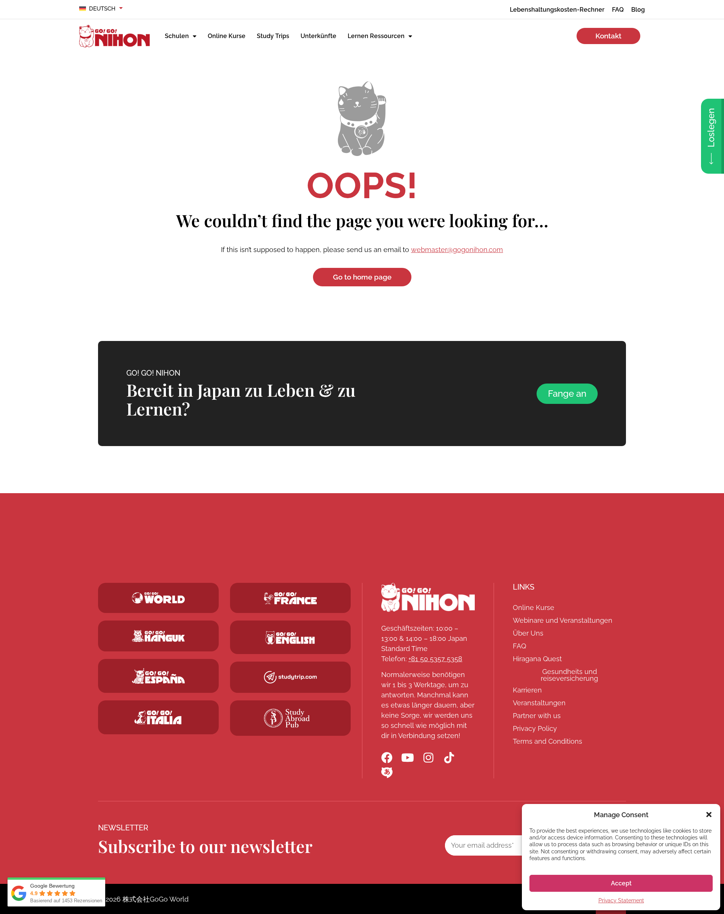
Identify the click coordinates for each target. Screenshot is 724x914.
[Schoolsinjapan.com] (290, 637)
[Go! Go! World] (158, 598)
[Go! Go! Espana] (158, 675)
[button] (709, 814)
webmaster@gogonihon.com (457, 250)
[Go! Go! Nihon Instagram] (428, 757)
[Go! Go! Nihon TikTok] (449, 757)
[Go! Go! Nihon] (428, 597)
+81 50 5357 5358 (435, 659)
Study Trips (273, 36)
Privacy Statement (621, 900)
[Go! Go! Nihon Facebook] (387, 757)
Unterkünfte (318, 36)
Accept (621, 883)
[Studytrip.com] (290, 598)
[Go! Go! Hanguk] (158, 636)
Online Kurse (226, 36)
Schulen (177, 36)
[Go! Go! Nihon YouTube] (407, 757)
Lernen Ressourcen (376, 36)
